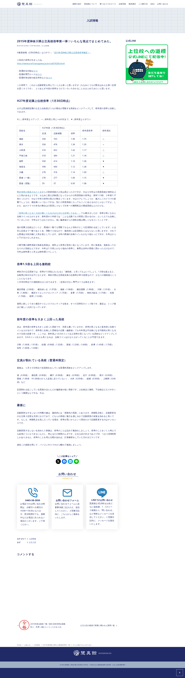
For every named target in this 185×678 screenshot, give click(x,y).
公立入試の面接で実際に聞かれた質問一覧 (97, 625)
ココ (35, 71)
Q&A (152, 4)
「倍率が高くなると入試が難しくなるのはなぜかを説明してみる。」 (49, 213)
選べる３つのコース (108, 4)
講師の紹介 (77, 4)
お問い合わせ (162, 4)
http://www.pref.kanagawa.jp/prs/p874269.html (41, 63)
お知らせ (27, 645)
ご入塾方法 (143, 4)
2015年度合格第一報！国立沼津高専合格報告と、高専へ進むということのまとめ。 (47, 625)
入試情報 (46, 46)
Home (19, 645)
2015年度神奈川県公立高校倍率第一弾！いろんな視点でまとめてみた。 (68, 645)
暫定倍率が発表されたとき (29, 192)
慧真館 (67, 665)
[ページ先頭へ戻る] (179, 672)
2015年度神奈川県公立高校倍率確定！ (72, 52)
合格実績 (122, 4)
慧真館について (90, 4)
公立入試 (32, 542)
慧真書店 (132, 4)
